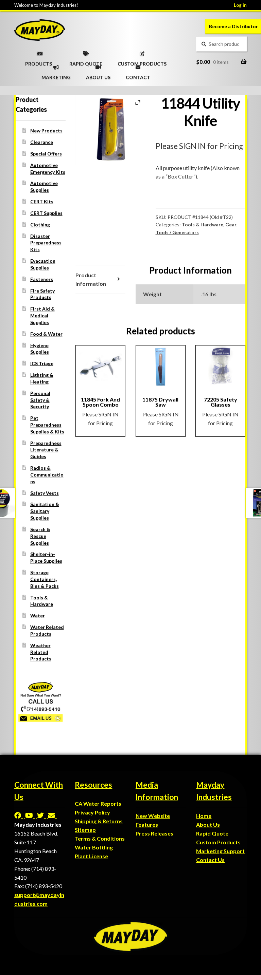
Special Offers (46, 153)
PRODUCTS (38, 61)
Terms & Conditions (100, 838)
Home (203, 815)
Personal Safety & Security (40, 400)
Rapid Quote (212, 833)
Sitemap (85, 829)
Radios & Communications (47, 474)
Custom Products (218, 842)
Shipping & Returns (99, 821)
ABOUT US (98, 75)
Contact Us (210, 860)
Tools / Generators (177, 232)
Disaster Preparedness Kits (46, 242)
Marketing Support (220, 851)
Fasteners (41, 279)
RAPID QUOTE (85, 61)
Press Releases (154, 833)
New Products (46, 130)
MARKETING (56, 75)
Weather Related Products (40, 652)
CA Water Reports (98, 803)
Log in (240, 5)
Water (37, 615)
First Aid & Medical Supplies (42, 315)
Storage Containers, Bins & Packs (44, 579)
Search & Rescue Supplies (40, 536)
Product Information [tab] (90, 279)
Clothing (40, 224)
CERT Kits (41, 201)
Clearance (41, 142)
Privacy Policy (92, 812)
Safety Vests (44, 493)
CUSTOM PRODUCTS (142, 61)
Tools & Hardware (202, 224)
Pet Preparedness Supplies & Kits (47, 424)
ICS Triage (41, 363)
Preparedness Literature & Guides (46, 450)
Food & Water (46, 334)
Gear (231, 224)
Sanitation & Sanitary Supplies (44, 511)
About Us (208, 824)
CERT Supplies (46, 213)
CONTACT (138, 75)
